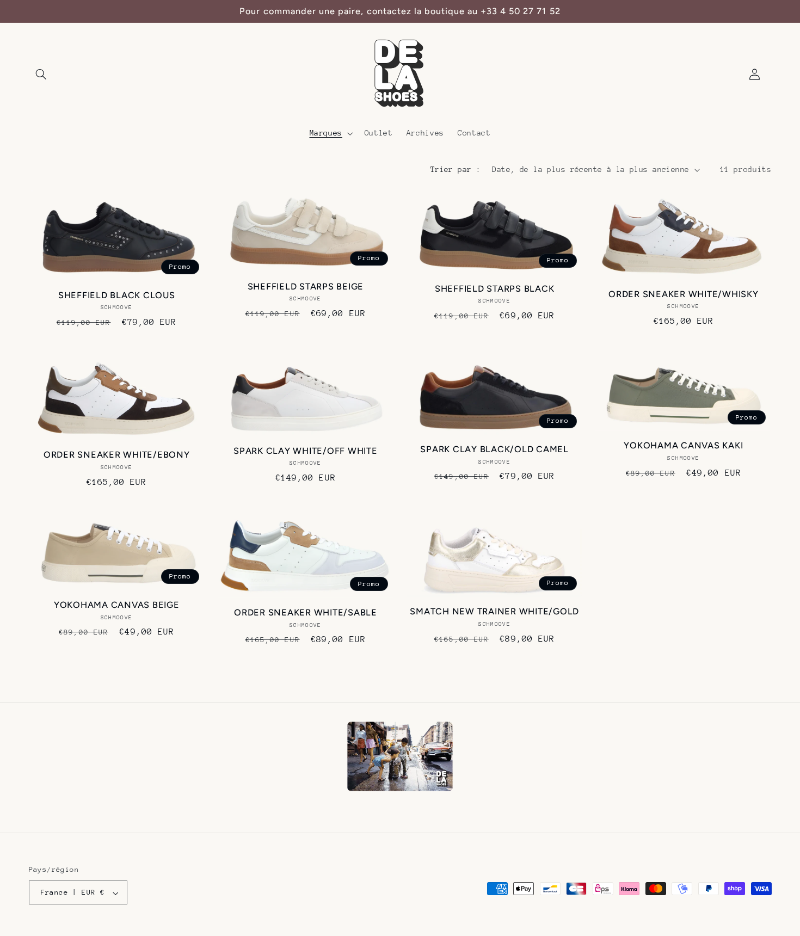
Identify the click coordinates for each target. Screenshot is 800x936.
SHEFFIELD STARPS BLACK (495, 289)
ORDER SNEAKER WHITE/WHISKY (683, 294)
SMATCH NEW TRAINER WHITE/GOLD (494, 611)
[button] (41, 74)
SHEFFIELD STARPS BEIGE (306, 286)
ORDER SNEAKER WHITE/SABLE (305, 612)
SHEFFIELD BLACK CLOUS (116, 295)
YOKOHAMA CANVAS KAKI (683, 445)
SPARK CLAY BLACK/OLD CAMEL (494, 449)
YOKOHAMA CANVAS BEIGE (117, 605)
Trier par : (455, 169)
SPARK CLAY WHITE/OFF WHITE (305, 451)
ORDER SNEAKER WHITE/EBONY (117, 454)
